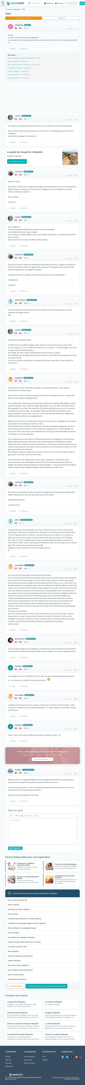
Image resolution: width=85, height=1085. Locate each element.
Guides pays (28, 1060)
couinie (17, 116)
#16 (75, 773)
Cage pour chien (13, 78)
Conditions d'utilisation (72, 1079)
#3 (75, 175)
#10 (75, 524)
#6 (75, 304)
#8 (75, 382)
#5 (75, 258)
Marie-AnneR (20, 639)
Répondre (24, 49)
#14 (75, 699)
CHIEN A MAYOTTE (14, 75)
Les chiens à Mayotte (15, 68)
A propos (8, 1063)
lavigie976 (18, 378)
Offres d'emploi (29, 1063)
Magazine (50, 3)
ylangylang (19, 25)
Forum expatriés (29, 1057)
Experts (45, 1060)
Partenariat (9, 1066)
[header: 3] (30, 815)
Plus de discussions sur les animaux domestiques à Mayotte (47, 986)
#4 (75, 221)
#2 (75, 120)
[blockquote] (16, 815)
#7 (75, 334)
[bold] (10, 815)
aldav (17, 520)
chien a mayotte (13, 61)
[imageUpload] (22, 815)
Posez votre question (16, 986)
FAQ (43, 1057)
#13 (75, 670)
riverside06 (19, 565)
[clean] (36, 815)
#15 (75, 729)
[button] (33, 815)
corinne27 (18, 171)
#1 (75, 29)
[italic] (13, 815)
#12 (75, 642)
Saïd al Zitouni (20, 300)
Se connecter (72, 3)
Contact (7, 1057)
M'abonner (61, 18)
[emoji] (24, 815)
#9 (75, 486)
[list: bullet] (27, 815)
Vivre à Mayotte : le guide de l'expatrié (21, 58)
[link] (19, 815)
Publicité (8, 1060)
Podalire (18, 770)
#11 (75, 569)
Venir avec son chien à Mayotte (18, 65)
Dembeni (18, 666)
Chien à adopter (13, 71)
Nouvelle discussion (24, 18)
